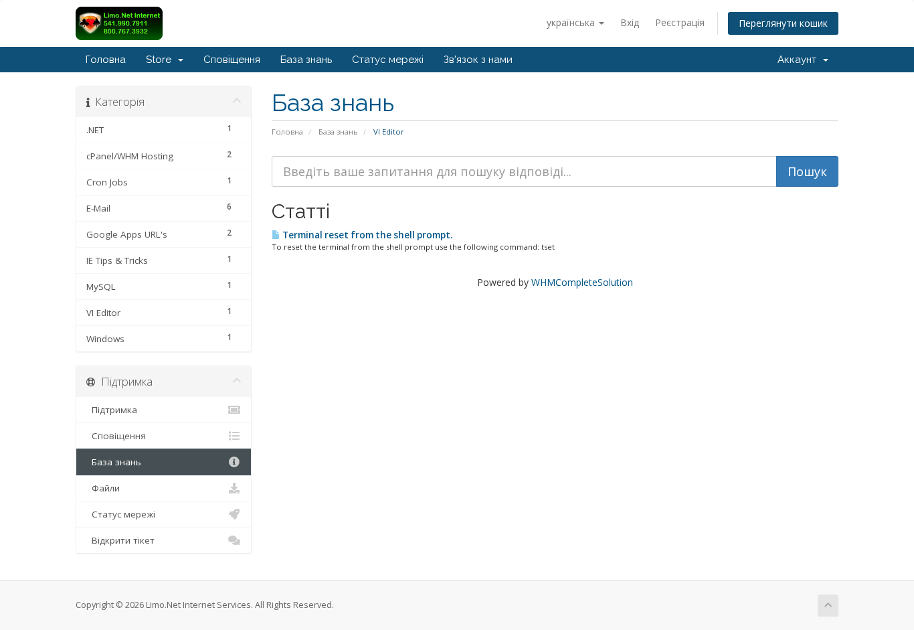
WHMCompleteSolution (582, 282)
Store (161, 60)
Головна (106, 60)
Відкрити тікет (120, 540)
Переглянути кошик (783, 23)
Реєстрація (680, 22)
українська (572, 22)
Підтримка (111, 410)
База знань (306, 60)
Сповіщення (231, 60)
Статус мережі (388, 60)
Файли (103, 488)
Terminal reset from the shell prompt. (366, 235)
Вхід (629, 22)
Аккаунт (800, 60)
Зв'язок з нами (478, 60)
